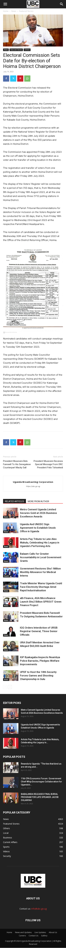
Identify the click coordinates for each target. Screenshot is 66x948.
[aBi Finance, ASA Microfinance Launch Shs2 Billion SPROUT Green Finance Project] (10, 601)
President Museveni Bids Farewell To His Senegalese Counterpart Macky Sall (17, 464)
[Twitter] (13, 78)
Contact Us (33, 935)
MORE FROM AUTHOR (38, 501)
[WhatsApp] (27, 78)
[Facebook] (6, 78)
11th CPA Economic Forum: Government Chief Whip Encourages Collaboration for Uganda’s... (41, 781)
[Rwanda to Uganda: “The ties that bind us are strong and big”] (10, 767)
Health (6, 576)
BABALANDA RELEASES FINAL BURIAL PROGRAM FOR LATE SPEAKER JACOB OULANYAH (39, 797)
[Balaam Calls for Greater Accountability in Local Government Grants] (10, 557)
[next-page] (10, 687)
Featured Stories (26, 11)
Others (27, 50)
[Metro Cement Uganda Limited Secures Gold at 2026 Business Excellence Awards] (10, 513)
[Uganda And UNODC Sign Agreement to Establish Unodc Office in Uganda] (10, 527)
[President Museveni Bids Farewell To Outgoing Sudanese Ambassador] (10, 616)
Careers (22, 935)
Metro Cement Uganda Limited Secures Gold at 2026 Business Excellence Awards (38, 513)
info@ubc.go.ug (39, 908)
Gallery (44, 935)
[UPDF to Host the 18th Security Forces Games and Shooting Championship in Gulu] (10, 675)
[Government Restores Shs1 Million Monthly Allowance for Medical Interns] (10, 572)
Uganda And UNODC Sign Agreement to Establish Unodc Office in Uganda (38, 528)
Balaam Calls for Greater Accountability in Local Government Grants (40, 557)
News (13, 11)
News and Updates (23, 932)
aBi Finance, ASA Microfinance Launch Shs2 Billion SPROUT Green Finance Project (40, 602)
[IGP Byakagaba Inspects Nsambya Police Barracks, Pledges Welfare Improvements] (10, 661)
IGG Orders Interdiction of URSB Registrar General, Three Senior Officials (39, 631)
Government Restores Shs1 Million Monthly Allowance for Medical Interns (40, 572)
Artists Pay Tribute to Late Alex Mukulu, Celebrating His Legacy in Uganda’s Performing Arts (39, 542)
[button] (61, 4)
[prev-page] (5, 687)
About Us (53, 932)
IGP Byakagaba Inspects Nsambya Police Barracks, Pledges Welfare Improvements (40, 661)
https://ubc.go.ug (33, 486)
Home (5, 11)
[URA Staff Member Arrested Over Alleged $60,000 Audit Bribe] (10, 646)
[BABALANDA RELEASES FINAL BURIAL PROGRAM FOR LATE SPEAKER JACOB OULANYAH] (10, 798)
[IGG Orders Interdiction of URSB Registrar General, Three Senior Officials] (10, 631)
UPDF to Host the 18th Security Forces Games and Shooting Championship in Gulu (38, 675)
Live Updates (40, 932)
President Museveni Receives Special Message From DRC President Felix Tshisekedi (48, 464)
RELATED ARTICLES (14, 501)
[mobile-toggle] (5, 4)
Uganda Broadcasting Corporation (33, 481)
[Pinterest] (20, 78)
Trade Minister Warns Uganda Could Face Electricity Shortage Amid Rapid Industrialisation (41, 587)
